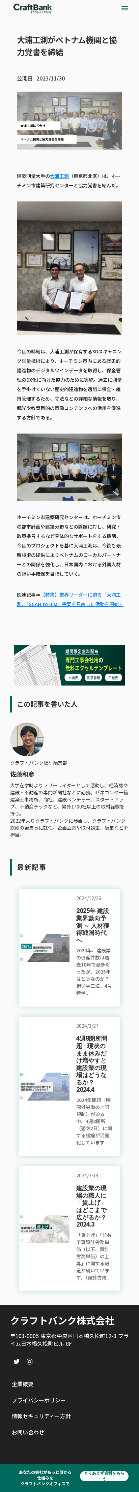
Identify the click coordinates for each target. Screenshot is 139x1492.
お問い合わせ (28, 1432)
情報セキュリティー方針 (41, 1416)
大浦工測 (59, 175)
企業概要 (22, 1384)
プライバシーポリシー (39, 1400)
